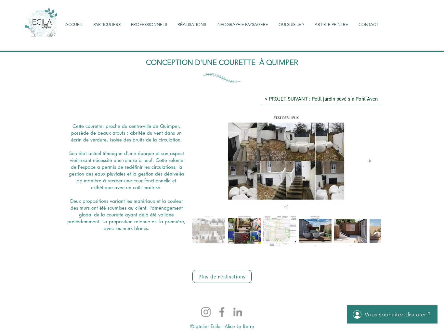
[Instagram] (206, 312)
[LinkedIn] (237, 312)
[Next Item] (369, 161)
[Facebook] (221, 312)
